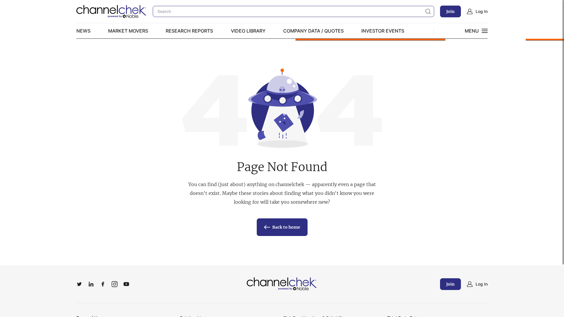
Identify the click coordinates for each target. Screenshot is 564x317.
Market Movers (128, 31)
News (83, 31)
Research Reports (189, 31)
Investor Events (382, 31)
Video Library (248, 31)
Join (450, 11)
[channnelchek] (111, 11)
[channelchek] (282, 284)
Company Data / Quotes (313, 31)
